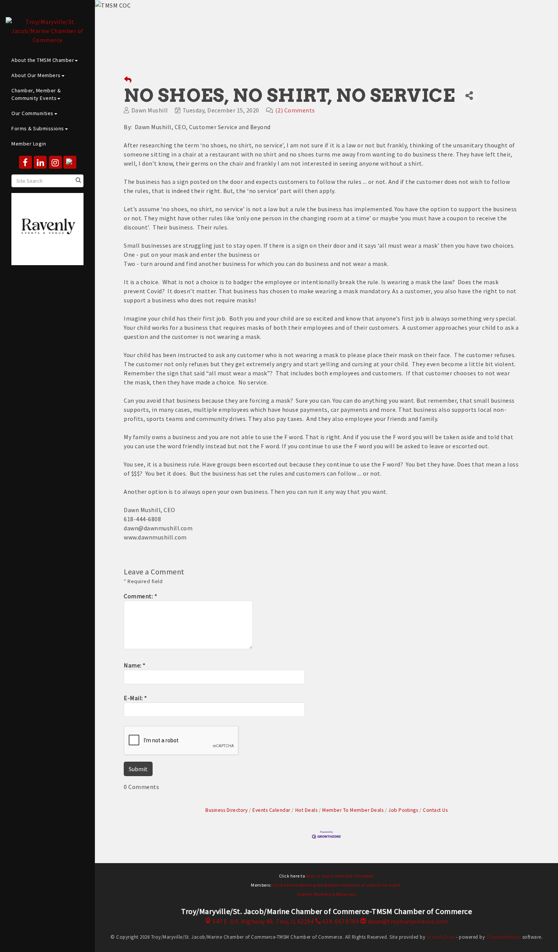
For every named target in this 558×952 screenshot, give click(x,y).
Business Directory (226, 810)
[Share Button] (469, 95)
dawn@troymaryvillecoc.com (407, 921)
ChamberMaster (503, 937)
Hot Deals (306, 810)
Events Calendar (271, 810)
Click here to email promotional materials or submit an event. (337, 885)
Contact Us (435, 810)
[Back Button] (128, 79)
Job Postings (403, 810)
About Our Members (36, 75)
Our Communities (32, 113)
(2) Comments (295, 110)
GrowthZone (441, 937)
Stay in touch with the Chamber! (340, 876)
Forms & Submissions (37, 128)
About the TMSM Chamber (42, 60)
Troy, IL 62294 (263, 921)
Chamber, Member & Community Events (36, 94)
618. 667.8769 (340, 921)
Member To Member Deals (352, 810)
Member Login (28, 143)
